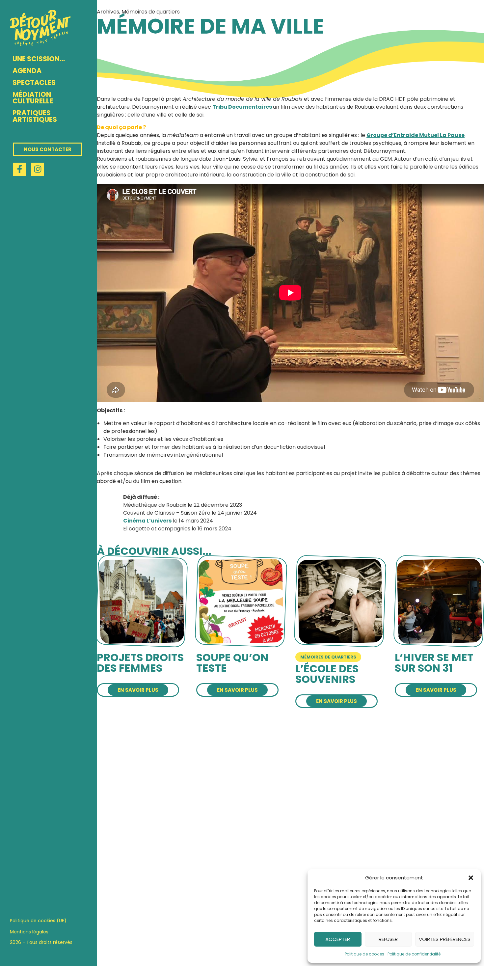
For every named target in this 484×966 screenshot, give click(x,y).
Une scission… (39, 59)
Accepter (337, 939)
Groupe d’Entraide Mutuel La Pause (415, 135)
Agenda (27, 70)
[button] (471, 877)
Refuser (388, 939)
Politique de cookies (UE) (38, 920)
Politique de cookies (364, 954)
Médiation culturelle (33, 98)
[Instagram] (37, 169)
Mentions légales (29, 931)
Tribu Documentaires (242, 107)
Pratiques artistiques (35, 116)
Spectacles (34, 82)
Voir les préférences (445, 939)
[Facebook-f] (19, 169)
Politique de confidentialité (414, 954)
